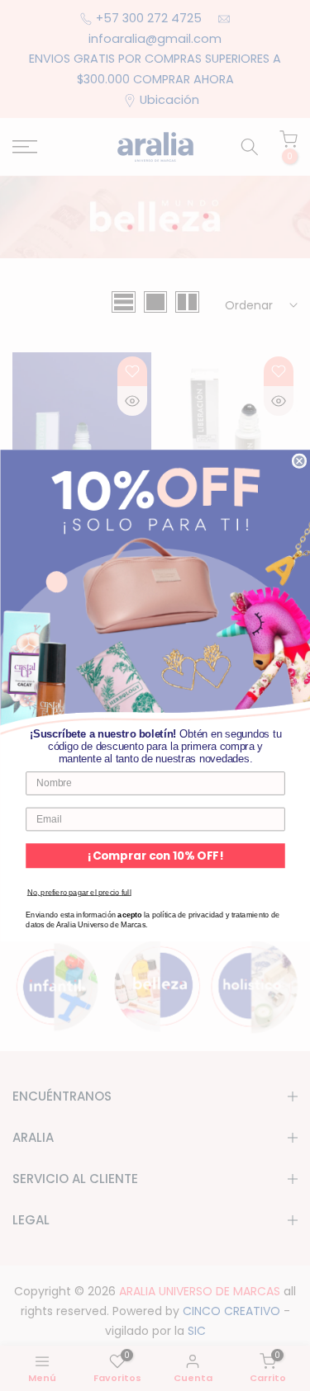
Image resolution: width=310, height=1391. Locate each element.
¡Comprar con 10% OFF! (155, 856)
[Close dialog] (299, 461)
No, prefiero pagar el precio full (78, 892)
